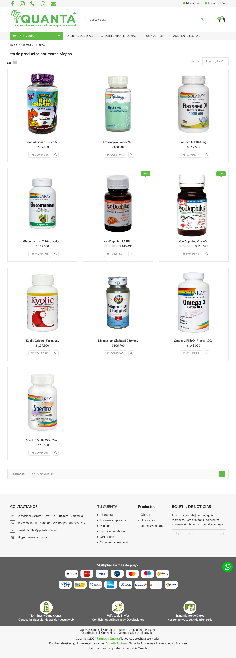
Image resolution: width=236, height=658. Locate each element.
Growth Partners (116, 643)
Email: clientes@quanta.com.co (37, 530)
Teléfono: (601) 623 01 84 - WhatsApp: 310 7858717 (51, 523)
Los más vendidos (152, 525)
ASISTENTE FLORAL (186, 36)
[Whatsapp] (43, 3)
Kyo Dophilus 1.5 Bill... (118, 241)
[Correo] (53, 3)
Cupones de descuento (114, 542)
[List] (15, 62)
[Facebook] (13, 3)
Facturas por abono (112, 531)
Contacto (109, 629)
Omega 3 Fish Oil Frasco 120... (193, 340)
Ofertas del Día (78, 36)
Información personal (113, 520)
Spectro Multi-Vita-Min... (42, 440)
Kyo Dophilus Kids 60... (194, 241)
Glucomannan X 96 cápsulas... (42, 241)
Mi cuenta (106, 514)
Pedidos (105, 525)
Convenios (155, 36)
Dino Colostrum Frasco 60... (42, 142)
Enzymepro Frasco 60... (118, 142)
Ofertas (145, 514)
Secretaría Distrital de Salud (136, 632)
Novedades (148, 520)
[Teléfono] (33, 3)
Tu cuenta (107, 506)
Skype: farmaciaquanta (32, 537)
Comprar (41, 154)
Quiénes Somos (90, 629)
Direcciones (107, 537)
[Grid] (9, 62)
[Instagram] (23, 3)
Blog (122, 629)
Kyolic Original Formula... (42, 340)
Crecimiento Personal (118, 36)
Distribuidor (90, 632)
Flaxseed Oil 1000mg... (193, 142)
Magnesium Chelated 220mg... (118, 340)
